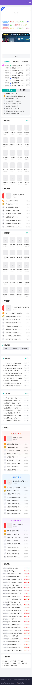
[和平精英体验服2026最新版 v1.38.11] (5, 153)
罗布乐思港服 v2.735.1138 (18, 75)
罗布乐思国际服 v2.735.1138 (16, 596)
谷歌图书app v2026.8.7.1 (16, 644)
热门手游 (5, 21)
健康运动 (7, 70)
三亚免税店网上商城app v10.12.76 (16, 638)
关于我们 (3, 679)
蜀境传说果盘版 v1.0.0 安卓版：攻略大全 (15, 368)
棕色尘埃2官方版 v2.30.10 (12, 108)
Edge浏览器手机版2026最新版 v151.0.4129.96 (16, 636)
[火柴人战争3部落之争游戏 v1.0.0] (12, 153)
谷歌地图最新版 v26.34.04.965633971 (16, 605)
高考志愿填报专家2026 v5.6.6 (13, 113)
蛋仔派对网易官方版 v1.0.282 (13, 223)
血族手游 (12, 21)
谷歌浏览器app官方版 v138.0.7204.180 (16, 96)
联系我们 (24, 679)
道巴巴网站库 (5, 665)
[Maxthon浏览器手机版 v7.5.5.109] (26, 240)
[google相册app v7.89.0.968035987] (19, 265)
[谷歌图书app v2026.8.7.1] (12, 265)
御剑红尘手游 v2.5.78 (11, 93)
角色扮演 (7, 80)
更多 (27, 120)
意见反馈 (7, 679)
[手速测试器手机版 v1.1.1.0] (26, 277)
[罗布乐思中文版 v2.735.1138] (12, 178)
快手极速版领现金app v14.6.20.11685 (15, 326)
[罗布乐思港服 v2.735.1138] (5, 128)
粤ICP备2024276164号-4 (10, 683)
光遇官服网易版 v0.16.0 (12, 217)
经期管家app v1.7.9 (17, 68)
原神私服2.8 (20, 28)
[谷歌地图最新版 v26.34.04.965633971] (5, 252)
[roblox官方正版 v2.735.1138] (5, 178)
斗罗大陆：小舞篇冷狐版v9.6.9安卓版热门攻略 (16, 363)
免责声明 (20, 679)
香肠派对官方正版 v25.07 (12, 210)
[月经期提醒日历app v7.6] (19, 240)
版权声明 (16, 679)
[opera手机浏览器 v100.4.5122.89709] (12, 252)
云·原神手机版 (20, 21)
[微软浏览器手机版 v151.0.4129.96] (5, 265)
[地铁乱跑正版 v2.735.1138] (26, 128)
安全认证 (28, 679)
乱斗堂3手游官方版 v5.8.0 (18, 80)
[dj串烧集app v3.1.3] (5, 240)
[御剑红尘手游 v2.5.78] (8, 196)
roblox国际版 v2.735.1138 (16, 613)
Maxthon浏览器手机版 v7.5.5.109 (20, 73)
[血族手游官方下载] (16, 10)
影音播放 (7, 65)
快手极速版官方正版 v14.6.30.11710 (15, 329)
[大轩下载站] (8, 2)
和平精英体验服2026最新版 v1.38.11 (16, 602)
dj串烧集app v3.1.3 (17, 65)
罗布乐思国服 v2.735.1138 (18, 78)
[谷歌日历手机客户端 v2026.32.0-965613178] (26, 265)
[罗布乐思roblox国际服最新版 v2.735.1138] (26, 165)
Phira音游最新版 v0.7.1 (12, 98)
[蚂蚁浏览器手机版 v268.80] (5, 290)
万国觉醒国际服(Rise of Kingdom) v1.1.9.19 (17, 226)
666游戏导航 (5, 663)
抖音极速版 (28, 28)
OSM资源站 (5, 661)
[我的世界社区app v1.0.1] (12, 277)
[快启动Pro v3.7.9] (12, 290)
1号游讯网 (13, 663)
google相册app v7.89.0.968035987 (16, 647)
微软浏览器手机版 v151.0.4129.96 (16, 641)
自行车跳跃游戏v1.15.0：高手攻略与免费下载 (16, 410)
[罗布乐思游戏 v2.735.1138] (5, 140)
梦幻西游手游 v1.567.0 (12, 106)
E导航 (19, 663)
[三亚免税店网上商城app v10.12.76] (26, 252)
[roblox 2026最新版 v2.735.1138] (26, 153)
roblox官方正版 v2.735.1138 (16, 630)
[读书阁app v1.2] (26, 290)
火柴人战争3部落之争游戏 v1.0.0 (16, 607)
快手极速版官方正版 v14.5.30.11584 (15, 332)
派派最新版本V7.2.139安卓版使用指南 (14, 375)
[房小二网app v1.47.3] (5, 277)
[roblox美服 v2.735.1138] (19, 178)
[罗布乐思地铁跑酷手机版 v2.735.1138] (12, 140)
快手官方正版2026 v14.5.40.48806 (15, 111)
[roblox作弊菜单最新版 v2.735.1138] (26, 178)
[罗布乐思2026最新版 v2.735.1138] (19, 165)
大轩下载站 (13, 661)
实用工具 (7, 73)
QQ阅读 (25, 25)
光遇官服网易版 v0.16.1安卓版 (13, 220)
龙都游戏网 (14, 665)
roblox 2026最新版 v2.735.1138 (16, 616)
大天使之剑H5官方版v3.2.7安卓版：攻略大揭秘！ (17, 373)
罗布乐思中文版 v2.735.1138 (16, 633)
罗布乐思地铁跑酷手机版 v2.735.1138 (16, 593)
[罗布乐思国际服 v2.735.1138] (19, 140)
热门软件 (5, 25)
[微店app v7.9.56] (19, 277)
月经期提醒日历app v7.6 (18, 70)
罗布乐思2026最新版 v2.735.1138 (16, 624)
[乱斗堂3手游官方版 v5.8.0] (19, 128)
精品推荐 (5, 28)
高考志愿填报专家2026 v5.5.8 (13, 339)
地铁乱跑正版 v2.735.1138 (18, 83)
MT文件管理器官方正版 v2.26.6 (14, 101)
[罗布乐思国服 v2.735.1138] (12, 128)
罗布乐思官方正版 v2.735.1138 (16, 622)
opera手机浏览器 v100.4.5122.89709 (16, 610)
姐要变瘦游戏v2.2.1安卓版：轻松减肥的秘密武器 (16, 383)
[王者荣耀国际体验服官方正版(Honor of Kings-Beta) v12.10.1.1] (26, 140)
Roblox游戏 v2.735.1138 (16, 619)
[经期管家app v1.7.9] (12, 240)
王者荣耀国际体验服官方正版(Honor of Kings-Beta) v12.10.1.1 (16, 599)
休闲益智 (7, 75)
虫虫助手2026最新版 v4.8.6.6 (13, 103)
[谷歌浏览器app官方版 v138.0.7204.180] (8, 308)
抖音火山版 (17, 25)
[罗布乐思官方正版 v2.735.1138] (12, 165)
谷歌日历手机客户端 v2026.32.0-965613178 (16, 650)
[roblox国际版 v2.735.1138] (19, 153)
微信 (11, 25)
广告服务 (12, 679)
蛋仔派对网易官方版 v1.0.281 (13, 213)
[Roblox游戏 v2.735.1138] (5, 165)
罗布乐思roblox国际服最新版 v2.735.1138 (16, 627)
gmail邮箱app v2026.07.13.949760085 (16, 336)
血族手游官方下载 (16, 14)
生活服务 (7, 68)
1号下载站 (20, 661)
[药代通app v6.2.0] (19, 290)
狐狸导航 (24, 663)
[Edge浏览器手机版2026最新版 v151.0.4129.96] (19, 252)
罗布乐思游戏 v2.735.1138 (18, 85)
